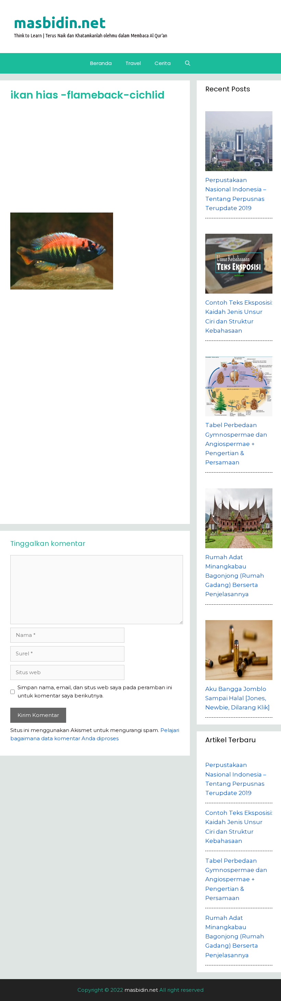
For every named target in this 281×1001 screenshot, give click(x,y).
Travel (133, 63)
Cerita (163, 63)
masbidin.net (60, 22)
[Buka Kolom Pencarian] (188, 63)
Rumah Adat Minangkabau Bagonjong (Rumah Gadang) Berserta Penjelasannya (234, 936)
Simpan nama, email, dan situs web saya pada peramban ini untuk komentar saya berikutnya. (94, 691)
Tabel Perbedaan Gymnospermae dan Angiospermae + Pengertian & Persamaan (236, 879)
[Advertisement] (96, 159)
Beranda (101, 63)
